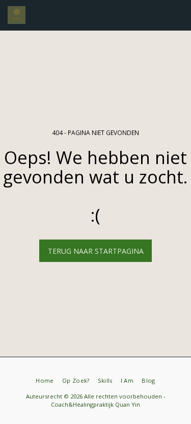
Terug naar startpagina (96, 251)
